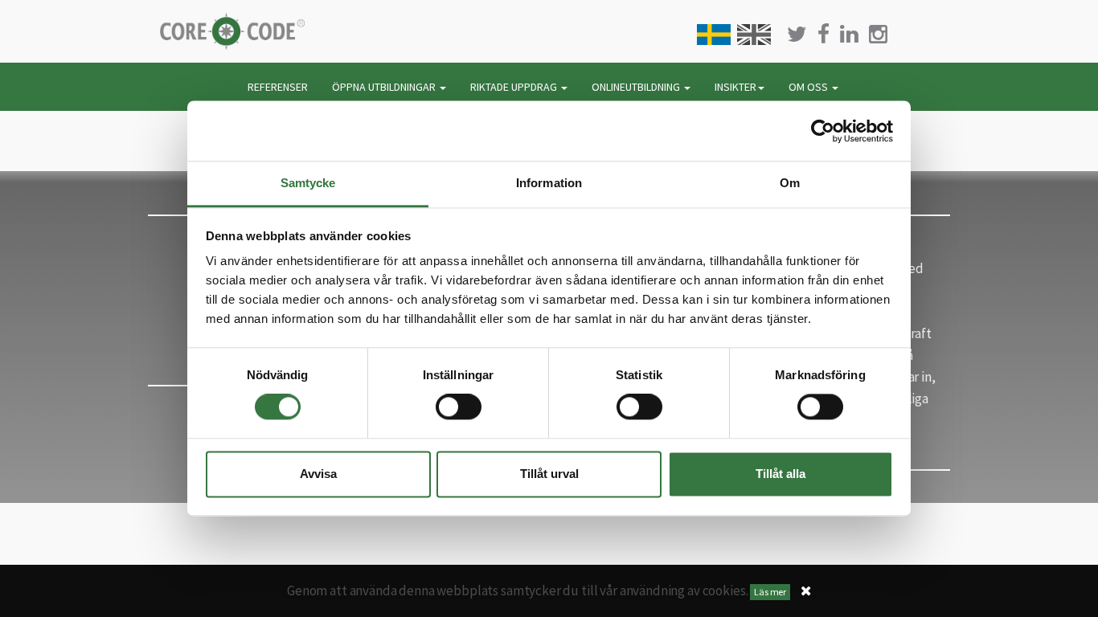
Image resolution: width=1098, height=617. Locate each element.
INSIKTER (735, 87)
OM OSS (809, 87)
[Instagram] (878, 34)
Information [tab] (549, 183)
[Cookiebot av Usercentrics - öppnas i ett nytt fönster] (822, 131)
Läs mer (770, 592)
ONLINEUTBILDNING (637, 87)
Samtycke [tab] (308, 183)
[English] (754, 34)
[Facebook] (823, 34)
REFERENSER (278, 87)
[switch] (458, 407)
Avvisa (318, 473)
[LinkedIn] (849, 34)
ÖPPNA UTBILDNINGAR (385, 87)
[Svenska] (714, 34)
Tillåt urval (549, 473)
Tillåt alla (780, 473)
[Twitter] (797, 34)
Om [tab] (790, 183)
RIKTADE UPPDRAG (514, 87)
